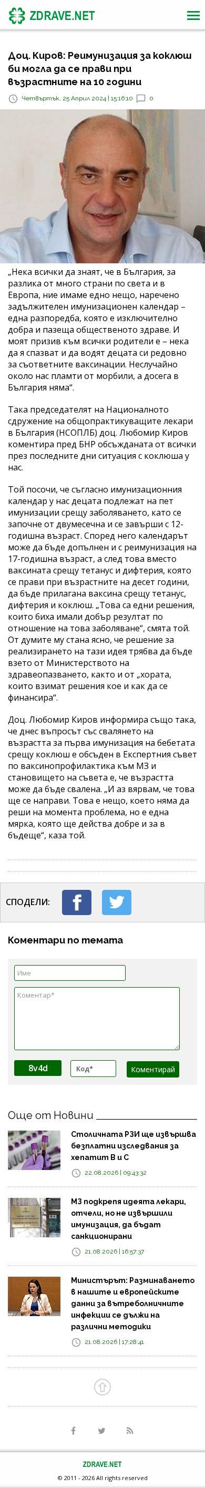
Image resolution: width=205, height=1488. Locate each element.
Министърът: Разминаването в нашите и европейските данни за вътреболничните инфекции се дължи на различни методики (132, 1303)
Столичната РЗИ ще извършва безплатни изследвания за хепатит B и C (133, 1146)
